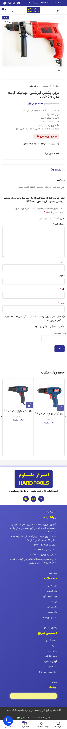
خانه (57, 86)
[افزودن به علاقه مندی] (39, 384)
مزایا (63, 261)
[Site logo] (33, 10)
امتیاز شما (59, 218)
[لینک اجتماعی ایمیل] (18, 3)
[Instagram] (41, 499)
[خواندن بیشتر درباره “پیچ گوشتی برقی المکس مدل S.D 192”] (29, 405)
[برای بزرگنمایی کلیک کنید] (59, 70)
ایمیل (61, 303)
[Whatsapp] (33, 499)
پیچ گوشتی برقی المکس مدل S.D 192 (18, 412)
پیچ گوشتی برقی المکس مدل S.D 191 (49, 415)
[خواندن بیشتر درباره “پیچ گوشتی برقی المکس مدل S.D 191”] (60, 408)
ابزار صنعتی (46, 86)
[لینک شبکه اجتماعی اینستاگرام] (14, 3)
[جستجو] (11, 10)
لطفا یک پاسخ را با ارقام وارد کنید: (49, 326)
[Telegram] (26, 499)
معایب (62, 275)
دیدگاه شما (59, 224)
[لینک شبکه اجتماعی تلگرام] (4, 3)
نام (62, 289)
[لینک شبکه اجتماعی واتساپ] (9, 3)
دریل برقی (34, 86)
